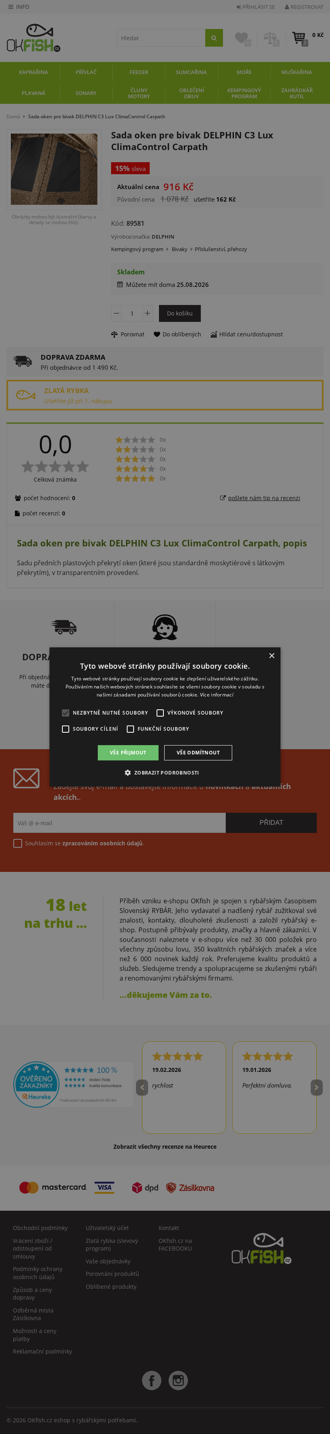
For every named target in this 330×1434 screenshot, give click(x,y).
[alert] (165, 717)
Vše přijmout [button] (128, 752)
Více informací (216, 694)
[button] (165, 773)
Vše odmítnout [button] (198, 752)
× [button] (271, 656)
